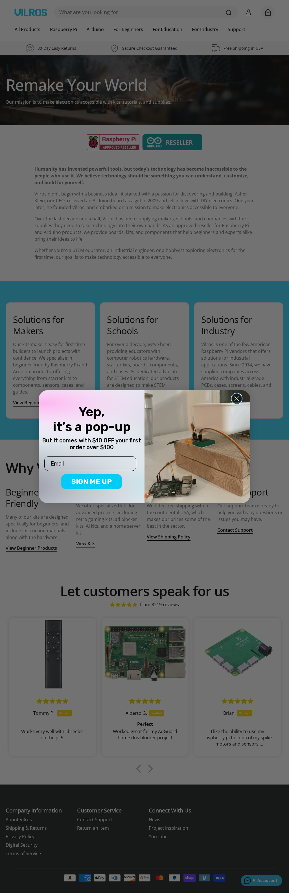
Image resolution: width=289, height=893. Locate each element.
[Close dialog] (237, 399)
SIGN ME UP (91, 481)
